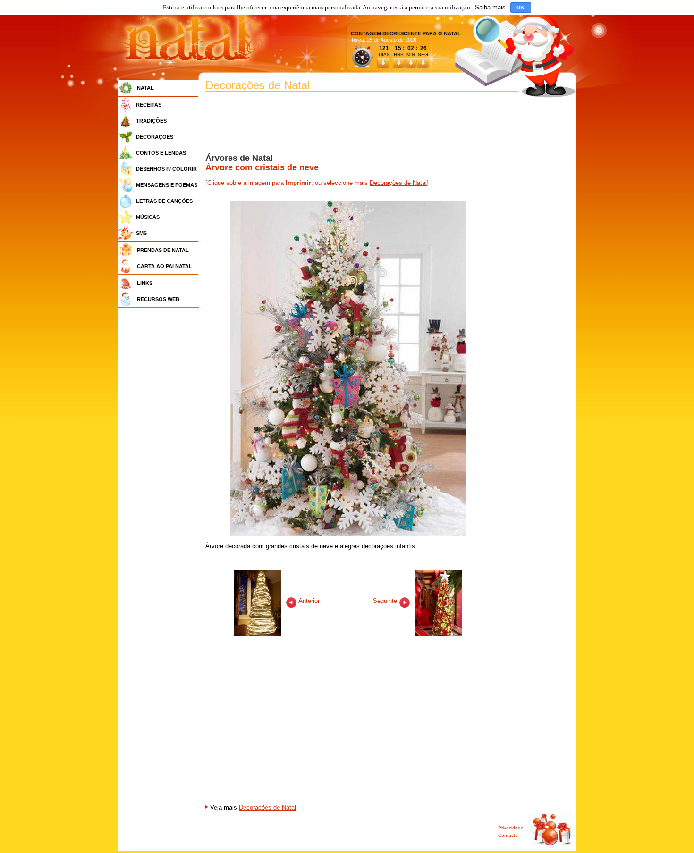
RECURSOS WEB (158, 299)
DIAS (384, 54)
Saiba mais (490, 7)
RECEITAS (148, 105)
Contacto (508, 835)
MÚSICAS (148, 217)
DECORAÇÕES (154, 137)
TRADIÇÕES (151, 121)
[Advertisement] (161, 452)
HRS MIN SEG (412, 54)
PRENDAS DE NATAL (163, 250)
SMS (141, 233)
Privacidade (511, 827)
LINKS (144, 283)
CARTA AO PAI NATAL (164, 266)
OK (520, 7)
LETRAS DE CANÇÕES (164, 201)
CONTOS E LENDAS (161, 153)
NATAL (145, 88)
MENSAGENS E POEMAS (166, 185)
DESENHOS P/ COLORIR (166, 169)
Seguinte (386, 600)
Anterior (308, 600)
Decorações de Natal (398, 182)
